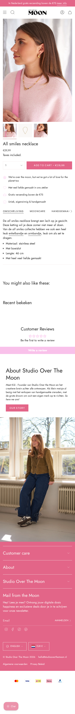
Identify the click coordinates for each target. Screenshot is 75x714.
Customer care (16, 553)
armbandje (34, 233)
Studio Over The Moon (24, 581)
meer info (62, 3)
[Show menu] (4, 12)
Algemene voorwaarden (15, 664)
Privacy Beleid (37, 664)
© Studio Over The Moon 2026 (19, 657)
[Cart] (70, 12)
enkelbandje (16, 233)
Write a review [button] (37, 350)
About (8, 567)
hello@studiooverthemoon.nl (52, 657)
